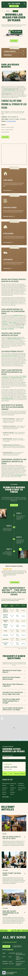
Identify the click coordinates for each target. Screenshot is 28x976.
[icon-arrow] (24, 837)
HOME (3, 952)
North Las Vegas (12, 322)
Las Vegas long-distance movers (13, 338)
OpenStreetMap (24, 740)
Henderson (21, 327)
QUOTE (10, 961)
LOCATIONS (5, 963)
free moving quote (18, 475)
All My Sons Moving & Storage (9, 89)
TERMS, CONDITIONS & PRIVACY (19, 957)
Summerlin (4, 321)
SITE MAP (11, 963)
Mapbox (18, 740)
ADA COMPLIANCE (20, 961)
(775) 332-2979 (11, 121)
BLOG (10, 956)
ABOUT (4, 956)
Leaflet (13, 740)
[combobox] (15, 757)
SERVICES (4, 961)
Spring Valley (5, 323)
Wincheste (11, 328)
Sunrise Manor (4, 328)
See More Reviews (15, 582)
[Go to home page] (2, 11)
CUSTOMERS (12, 952)
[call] (24, 3)
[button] (14, 51)
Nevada (7, 11)
